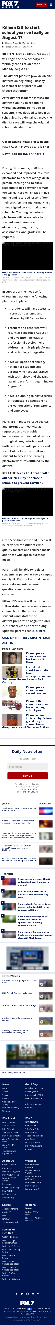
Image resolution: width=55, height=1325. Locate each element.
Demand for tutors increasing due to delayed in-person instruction (25, 519)
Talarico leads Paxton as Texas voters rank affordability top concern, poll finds (34, 907)
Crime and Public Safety (9, 1103)
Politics (5, 1098)
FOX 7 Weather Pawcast (32, 1166)
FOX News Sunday (10, 1107)
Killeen (33, 43)
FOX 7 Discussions (33, 1146)
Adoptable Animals (33, 1104)
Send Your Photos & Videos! (33, 1177)
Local (4, 1088)
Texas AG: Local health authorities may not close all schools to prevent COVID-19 (25, 478)
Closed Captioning (10, 1187)
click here (38, 631)
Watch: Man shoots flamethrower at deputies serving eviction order (18, 821)
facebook (17, 1293)
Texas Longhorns (10, 1208)
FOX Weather (31, 1185)
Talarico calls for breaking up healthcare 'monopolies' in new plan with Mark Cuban (35, 935)
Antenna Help (8, 1197)
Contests (29, 1107)
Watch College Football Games (9, 1241)
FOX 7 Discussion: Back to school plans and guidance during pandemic (27, 273)
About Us (8, 1160)
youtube (33, 1293)
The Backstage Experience (9, 1152)
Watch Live (41, 5)
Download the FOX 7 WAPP (34, 1171)
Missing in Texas (32, 1142)
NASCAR (6, 1219)
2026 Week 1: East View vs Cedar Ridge (19, 1005)
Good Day (31, 1084)
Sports (6, 1204)
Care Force (30, 1139)
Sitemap (6, 1111)
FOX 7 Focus (31, 1132)
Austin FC (6, 1212)
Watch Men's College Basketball (10, 1262)
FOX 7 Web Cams (33, 1182)
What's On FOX (9, 1164)
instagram (27, 1293)
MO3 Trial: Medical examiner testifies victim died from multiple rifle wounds (19, 859)
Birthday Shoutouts (34, 1088)
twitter (22, 1293)
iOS (25, 154)
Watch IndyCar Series (9, 1256)
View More (45, 803)
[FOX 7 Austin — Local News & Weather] (10, 4)
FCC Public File (9, 1190)
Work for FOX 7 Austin (9, 1179)
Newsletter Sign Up (11, 1171)
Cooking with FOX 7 (34, 1095)
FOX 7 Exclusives (31, 1120)
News (5, 1084)
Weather (30, 1160)
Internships (7, 1184)
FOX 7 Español (9, 1129)
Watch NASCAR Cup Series (11, 1250)
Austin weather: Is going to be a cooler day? (19, 981)
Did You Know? (32, 1189)
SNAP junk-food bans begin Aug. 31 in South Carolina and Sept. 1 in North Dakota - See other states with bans (19, 835)
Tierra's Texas (8, 1125)
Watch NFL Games (10, 1237)
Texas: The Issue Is (34, 1135)
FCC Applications (9, 1194)
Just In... (7, 803)
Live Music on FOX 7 (33, 1099)
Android (38, 154)
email (38, 1293)
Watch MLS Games (11, 1279)
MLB (4, 1215)
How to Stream (9, 1122)
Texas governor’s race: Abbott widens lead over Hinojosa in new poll (34, 882)
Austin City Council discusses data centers (17, 1019)
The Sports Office (10, 1132)
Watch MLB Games (11, 1246)
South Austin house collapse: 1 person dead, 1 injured (19, 809)
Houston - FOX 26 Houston (33, 1219)
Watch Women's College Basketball (10, 1268)
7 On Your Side (32, 1129)
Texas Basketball (10, 1222)
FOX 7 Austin (24, 43)
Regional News (30, 1206)
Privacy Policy (30, 789)
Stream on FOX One (9, 1231)
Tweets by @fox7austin (12, 1072)
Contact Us (7, 1168)
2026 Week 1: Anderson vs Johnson (17, 993)
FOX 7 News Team (10, 1174)
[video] (46, 983)
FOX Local (8, 1118)
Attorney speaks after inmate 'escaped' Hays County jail (15, 1031)
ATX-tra (28, 1149)
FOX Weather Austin (11, 1135)
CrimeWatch (30, 1125)
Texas (5, 1095)
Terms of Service (29, 791)
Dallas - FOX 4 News (31, 1213)
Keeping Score (31, 1091)
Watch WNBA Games (8, 1274)
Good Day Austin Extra (10, 1140)
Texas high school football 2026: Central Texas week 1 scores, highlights (16, 847)
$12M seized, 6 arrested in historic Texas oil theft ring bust (33, 894)
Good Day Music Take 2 (9, 1146)
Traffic (5, 1091)
